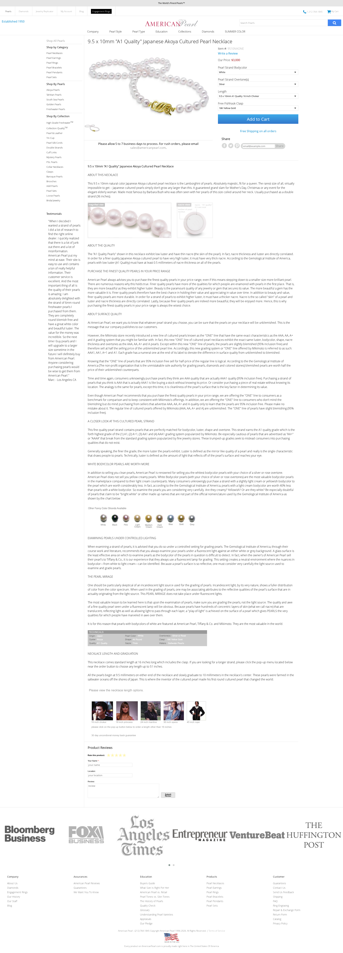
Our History (13, 896)
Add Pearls (52, 186)
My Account (66, 11)
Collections (184, 31)
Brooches (51, 181)
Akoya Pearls (53, 89)
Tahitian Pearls (53, 94)
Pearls (8, 11)
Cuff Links (51, 152)
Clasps (49, 171)
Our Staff (12, 901)
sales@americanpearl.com (148, 148)
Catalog (277, 919)
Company (93, 31)
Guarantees (80, 887)
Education (162, 31)
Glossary (145, 910)
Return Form (280, 914)
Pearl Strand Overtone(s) (233, 79)
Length (222, 91)
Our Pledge (146, 923)
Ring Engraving (281, 905)
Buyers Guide (147, 883)
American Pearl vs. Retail (153, 892)
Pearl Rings (52, 62)
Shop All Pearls (55, 41)
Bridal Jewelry (53, 200)
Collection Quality (56, 128)
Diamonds (24, 11)
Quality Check (147, 905)
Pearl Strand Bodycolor (232, 67)
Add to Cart (258, 119)
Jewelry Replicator (44, 11)
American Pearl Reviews (87, 883)
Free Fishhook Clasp (230, 103)
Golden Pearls (53, 104)
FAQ (275, 901)
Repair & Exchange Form (286, 910)
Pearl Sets (51, 77)
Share (280, 146)
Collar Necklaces (54, 166)
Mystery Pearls (53, 157)
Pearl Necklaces (54, 53)
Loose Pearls (53, 195)
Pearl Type (138, 31)
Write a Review (228, 53)
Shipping (277, 896)
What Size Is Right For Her (154, 887)
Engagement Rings (101, 11)
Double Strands (54, 147)
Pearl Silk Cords (54, 142)
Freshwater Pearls (55, 109)
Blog (81, 11)
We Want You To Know (86, 892)
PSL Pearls (51, 162)
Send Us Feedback (283, 892)
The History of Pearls (151, 901)
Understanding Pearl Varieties (156, 914)
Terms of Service (216, 930)
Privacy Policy (280, 923)
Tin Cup (50, 138)
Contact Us (279, 887)
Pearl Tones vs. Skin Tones (155, 896)
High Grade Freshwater (59, 122)
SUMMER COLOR (235, 31)
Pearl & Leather (54, 133)
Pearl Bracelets (54, 67)
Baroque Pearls (54, 176)
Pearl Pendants (54, 72)
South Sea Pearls (55, 99)
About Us (12, 883)
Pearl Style (115, 31)
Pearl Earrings (53, 57)
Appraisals (145, 919)
